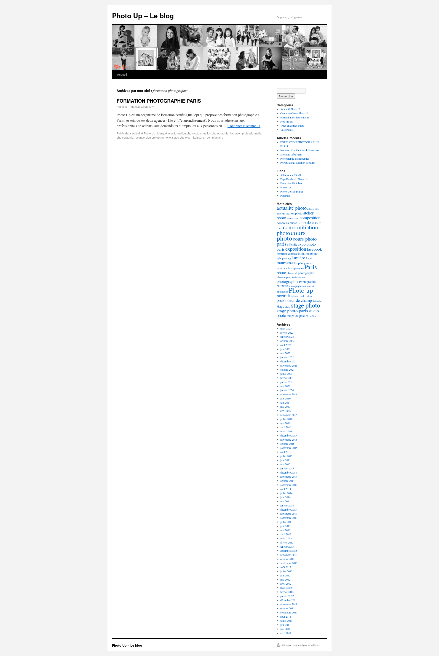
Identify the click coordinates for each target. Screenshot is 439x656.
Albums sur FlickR (290, 175)
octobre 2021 (287, 369)
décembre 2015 (288, 435)
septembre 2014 (288, 485)
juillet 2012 (286, 571)
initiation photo (308, 253)
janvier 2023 (287, 336)
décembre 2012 (288, 550)
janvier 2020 (287, 390)
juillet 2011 (286, 620)
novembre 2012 (288, 555)
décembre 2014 (288, 472)
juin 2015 (285, 460)
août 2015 (285, 452)
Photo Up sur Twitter (291, 191)
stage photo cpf (181, 137)
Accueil (122, 74)
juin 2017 (285, 402)
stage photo (305, 305)
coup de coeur (309, 222)
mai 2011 (285, 629)
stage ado (283, 306)
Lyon (309, 258)
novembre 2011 (288, 604)
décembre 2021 (288, 361)
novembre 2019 (288, 394)
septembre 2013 (288, 517)
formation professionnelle (245, 133)
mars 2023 (286, 328)
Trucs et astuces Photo (292, 125)
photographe (306, 273)
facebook (314, 249)
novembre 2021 (288, 365)
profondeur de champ (294, 300)
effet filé (292, 244)
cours (279, 228)
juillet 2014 (286, 493)
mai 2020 (285, 386)
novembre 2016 (288, 415)
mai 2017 (285, 406)
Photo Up (285, 187)
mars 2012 (286, 587)
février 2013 (287, 542)
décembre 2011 (288, 600)
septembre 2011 (288, 612)
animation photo (292, 213)
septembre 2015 (288, 448)
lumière (298, 257)
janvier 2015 (287, 468)
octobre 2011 (287, 608)
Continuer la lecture (244, 125)
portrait (283, 295)
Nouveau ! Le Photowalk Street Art (299, 150)
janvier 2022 (287, 357)
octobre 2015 (287, 443)
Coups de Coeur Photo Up (294, 113)
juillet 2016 (286, 419)
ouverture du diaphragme (290, 268)
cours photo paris (297, 241)
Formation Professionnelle (294, 117)
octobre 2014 (287, 480)
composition (310, 217)
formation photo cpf (186, 133)
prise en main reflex (301, 296)
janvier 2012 (287, 596)
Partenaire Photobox (291, 183)
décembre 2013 (288, 509)
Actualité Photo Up (143, 133)
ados (279, 213)
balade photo (293, 218)
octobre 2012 (287, 559)
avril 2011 (285, 633)
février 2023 (287, 332)
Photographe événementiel (294, 158)
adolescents (313, 208)
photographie (125, 137)
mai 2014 (285, 501)
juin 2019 (285, 398)
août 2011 (285, 616)
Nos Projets (286, 121)
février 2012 (287, 592)
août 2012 (285, 567)
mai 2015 (285, 464)
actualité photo (292, 207)
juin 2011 (285, 625)
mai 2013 (285, 530)
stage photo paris (292, 310)
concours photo (287, 222)
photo (281, 272)
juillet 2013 (286, 522)
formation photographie (213, 133)
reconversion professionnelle (153, 137)
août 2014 (285, 489)
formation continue (287, 253)
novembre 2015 (288, 439)
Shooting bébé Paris (291, 154)
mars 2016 (286, 431)
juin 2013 (285, 526)
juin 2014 (285, 497)
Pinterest (285, 195)
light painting (284, 258)
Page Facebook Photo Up (294, 179)
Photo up (301, 290)
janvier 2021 (287, 382)
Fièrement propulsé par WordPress (300, 645)
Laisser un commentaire (208, 137)
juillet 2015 (286, 456)
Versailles (311, 316)
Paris (310, 267)
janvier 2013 (287, 546)
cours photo (291, 235)
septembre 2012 (288, 563)
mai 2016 (285, 423)
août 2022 (285, 345)
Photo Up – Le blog (143, 15)
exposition (295, 248)
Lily (151, 106)
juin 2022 (285, 349)
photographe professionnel (291, 277)
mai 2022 (285, 353)
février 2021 (287, 378)
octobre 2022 (287, 341)
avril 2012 (285, 583)
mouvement (286, 262)
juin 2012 (285, 575)
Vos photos (286, 129)
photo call (292, 273)
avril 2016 (285, 427)
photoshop (282, 291)
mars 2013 (286, 538)
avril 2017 (285, 410)
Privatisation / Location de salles (297, 162)
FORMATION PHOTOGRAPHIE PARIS (159, 100)
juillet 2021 (286, 373)
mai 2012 (285, 579)
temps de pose (296, 315)
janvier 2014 (287, 505)
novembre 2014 (288, 476)
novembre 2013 (288, 513)
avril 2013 (285, 534)
